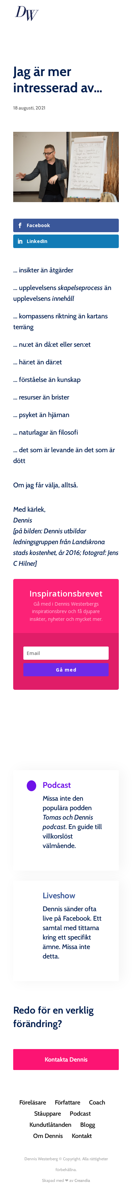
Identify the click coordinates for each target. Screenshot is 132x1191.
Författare (67, 1102)
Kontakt (82, 1136)
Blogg (87, 1124)
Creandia (82, 1180)
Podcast (80, 1113)
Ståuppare (47, 1113)
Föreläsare (32, 1102)
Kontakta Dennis (66, 1059)
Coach (97, 1102)
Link (66, 869)
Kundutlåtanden (50, 1124)
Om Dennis (48, 1136)
